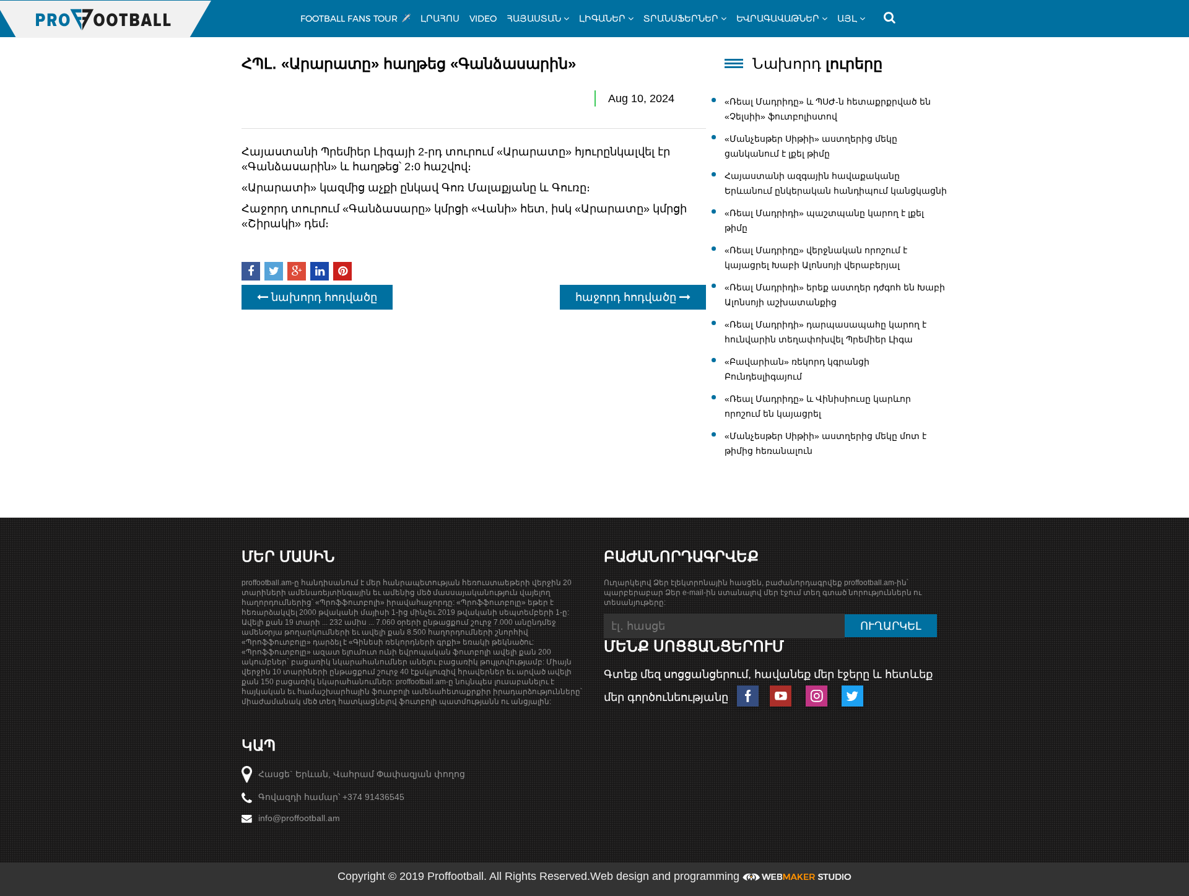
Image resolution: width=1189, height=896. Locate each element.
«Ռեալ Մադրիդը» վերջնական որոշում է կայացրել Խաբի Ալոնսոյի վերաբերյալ (816, 257)
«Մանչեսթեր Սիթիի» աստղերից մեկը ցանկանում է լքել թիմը (811, 146)
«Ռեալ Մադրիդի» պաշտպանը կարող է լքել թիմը (824, 220)
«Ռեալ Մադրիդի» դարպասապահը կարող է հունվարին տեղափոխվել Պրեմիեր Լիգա (825, 332)
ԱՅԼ (847, 18)
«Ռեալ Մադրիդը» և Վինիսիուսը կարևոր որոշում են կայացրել (818, 406)
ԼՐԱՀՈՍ (439, 18)
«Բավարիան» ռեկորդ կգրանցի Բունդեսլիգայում (797, 369)
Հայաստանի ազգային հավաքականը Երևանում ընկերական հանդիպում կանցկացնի (836, 183)
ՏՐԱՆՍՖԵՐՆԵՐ (680, 18)
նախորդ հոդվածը (322, 297)
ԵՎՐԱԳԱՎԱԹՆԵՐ (777, 18)
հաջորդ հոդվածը (627, 297)
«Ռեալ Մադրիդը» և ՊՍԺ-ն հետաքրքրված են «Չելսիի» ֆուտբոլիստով (828, 109)
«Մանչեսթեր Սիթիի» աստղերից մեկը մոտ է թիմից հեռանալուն (825, 443)
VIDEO (483, 18)
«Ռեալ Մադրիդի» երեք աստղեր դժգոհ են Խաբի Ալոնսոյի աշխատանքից (835, 294)
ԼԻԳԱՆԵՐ (602, 18)
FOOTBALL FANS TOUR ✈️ (355, 18)
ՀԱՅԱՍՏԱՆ (534, 18)
